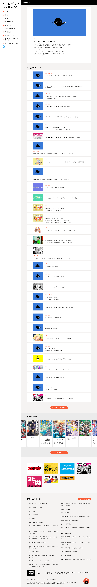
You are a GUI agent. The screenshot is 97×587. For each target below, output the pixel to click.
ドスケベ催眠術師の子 (67, 533)
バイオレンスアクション (35, 507)
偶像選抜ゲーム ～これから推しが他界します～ (41, 561)
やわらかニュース (10, 35)
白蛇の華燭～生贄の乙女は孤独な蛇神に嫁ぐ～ (73, 548)
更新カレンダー (9, 18)
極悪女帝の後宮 (65, 513)
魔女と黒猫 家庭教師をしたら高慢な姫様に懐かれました (76, 559)
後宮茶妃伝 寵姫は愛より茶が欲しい (38, 542)
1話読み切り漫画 (10, 28)
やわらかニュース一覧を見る (59, 407)
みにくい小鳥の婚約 (66, 555)
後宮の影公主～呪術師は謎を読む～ (70, 520)
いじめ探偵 (32, 518)
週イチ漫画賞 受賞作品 (11, 43)
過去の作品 (8, 25)
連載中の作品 (9, 22)
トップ (7, 11)
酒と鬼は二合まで (34, 551)
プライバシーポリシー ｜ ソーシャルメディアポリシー (42, 579)
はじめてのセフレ (65, 509)
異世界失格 (32, 511)
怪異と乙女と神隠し (34, 514)
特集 (6, 15)
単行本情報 (8, 32)
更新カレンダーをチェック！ (84, 499)
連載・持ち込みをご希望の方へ (11, 39)
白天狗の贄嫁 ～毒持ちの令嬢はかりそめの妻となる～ (75, 516)
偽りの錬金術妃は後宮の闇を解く (70, 551)
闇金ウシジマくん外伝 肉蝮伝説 (38, 503)
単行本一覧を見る (59, 452)
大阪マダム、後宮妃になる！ (36, 522)
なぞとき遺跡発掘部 (66, 524)
